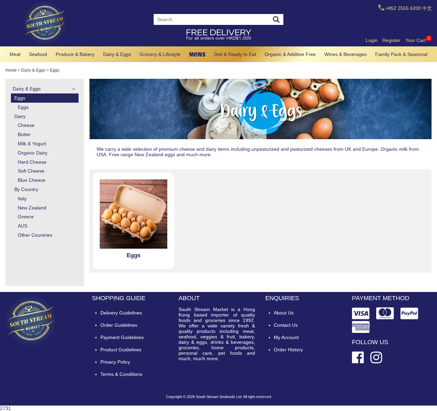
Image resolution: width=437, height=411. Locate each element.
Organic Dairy (32, 153)
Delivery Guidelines (121, 312)
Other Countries (35, 235)
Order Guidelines (118, 325)
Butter (24, 134)
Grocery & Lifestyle (160, 54)
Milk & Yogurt (32, 143)
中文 (427, 8)
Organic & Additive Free (290, 54)
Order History (288, 349)
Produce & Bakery (75, 54)
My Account (286, 337)
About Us (284, 312)
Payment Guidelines (122, 337)
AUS (22, 226)
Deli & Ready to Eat (235, 54)
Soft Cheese (31, 171)
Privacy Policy (115, 362)
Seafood (38, 54)
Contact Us (286, 325)
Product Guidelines (120, 349)
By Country (26, 189)
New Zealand (32, 207)
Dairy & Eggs (117, 54)
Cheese (26, 125)
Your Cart (417, 40)
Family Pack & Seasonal (401, 54)
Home (11, 70)
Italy (22, 198)
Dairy (20, 116)
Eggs (19, 98)
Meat (15, 54)
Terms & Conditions (121, 374)
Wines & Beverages (345, 54)
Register (391, 40)
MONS (197, 54)
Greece (26, 216)
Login (372, 40)
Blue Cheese (31, 180)
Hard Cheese (32, 162)
